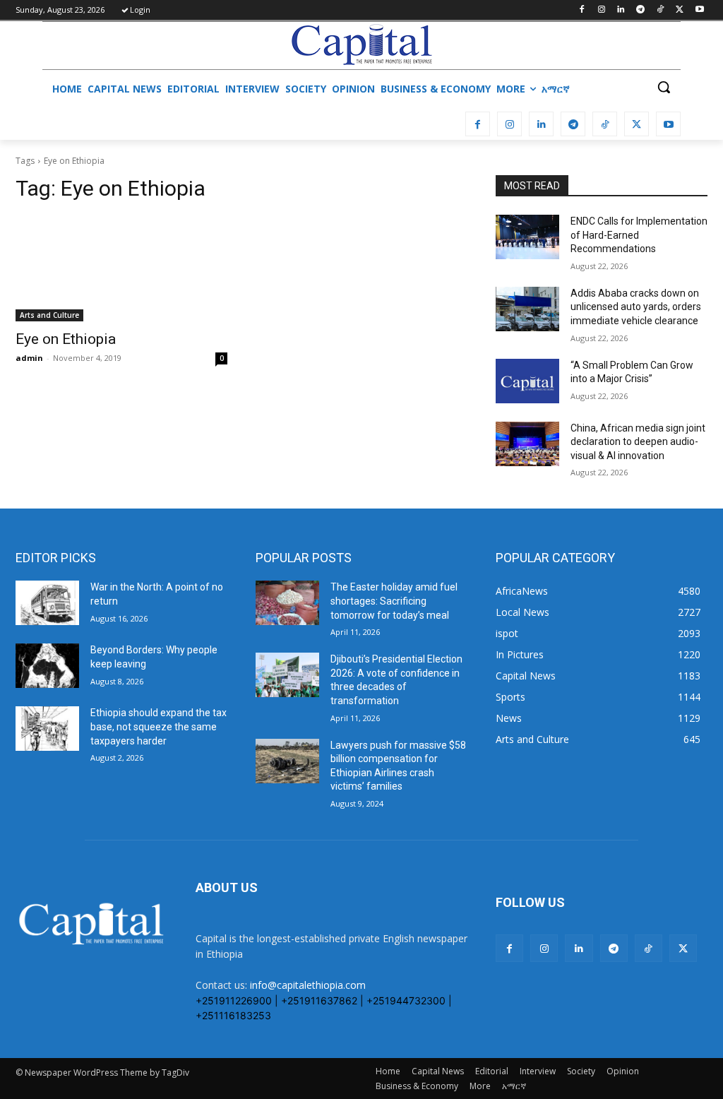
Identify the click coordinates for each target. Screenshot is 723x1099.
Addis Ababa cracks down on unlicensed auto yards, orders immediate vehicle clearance (635, 306)
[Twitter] (679, 10)
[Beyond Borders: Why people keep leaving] (47, 665)
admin (29, 357)
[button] (664, 87)
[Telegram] (641, 10)
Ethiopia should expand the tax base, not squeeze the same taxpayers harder (158, 726)
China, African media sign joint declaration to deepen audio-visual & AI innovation (637, 441)
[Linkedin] (621, 10)
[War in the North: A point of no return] (47, 603)
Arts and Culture (49, 315)
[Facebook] (581, 10)
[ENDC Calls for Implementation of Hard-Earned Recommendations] (527, 237)
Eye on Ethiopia (66, 339)
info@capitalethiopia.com (308, 985)
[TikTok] (660, 10)
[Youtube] (699, 10)
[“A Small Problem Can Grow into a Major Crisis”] (527, 381)
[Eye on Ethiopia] (121, 268)
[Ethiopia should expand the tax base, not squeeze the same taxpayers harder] (47, 728)
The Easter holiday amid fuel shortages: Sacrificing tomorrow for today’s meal (394, 600)
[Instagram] (601, 10)
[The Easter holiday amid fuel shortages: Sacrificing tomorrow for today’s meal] (287, 603)
